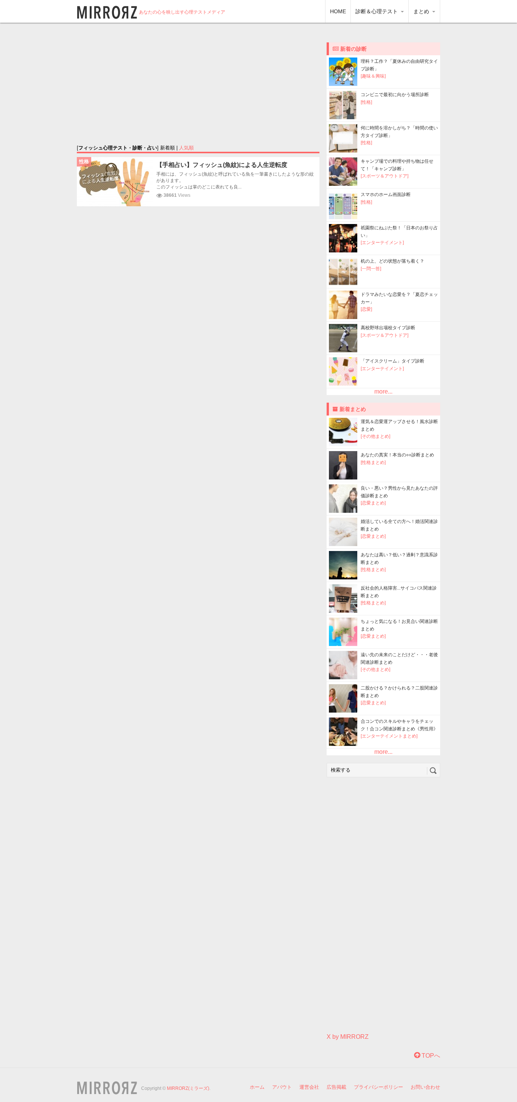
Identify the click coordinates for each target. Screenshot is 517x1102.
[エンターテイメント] (382, 242)
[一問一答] (371, 268)
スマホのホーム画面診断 (386, 194)
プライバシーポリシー (378, 1087)
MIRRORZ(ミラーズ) (188, 1088)
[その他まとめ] (375, 436)
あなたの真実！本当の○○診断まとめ (397, 455)
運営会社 (309, 1087)
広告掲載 (336, 1087)
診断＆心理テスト (377, 11)
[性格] (366, 102)
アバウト (282, 1087)
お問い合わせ (425, 1087)
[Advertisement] (198, 83)
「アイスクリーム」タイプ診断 (392, 361)
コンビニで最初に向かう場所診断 (395, 94)
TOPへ (430, 1055)
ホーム (257, 1087)
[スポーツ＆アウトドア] (384, 176)
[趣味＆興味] (373, 76)
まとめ (422, 11)
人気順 (186, 148)
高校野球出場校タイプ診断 (388, 327)
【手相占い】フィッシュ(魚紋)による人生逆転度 (221, 165)
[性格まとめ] (373, 462)
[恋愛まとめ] (373, 503)
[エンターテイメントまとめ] (389, 736)
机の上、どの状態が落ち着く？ (392, 261)
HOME (338, 11)
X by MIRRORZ (348, 1037)
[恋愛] (366, 309)
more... (383, 391)
